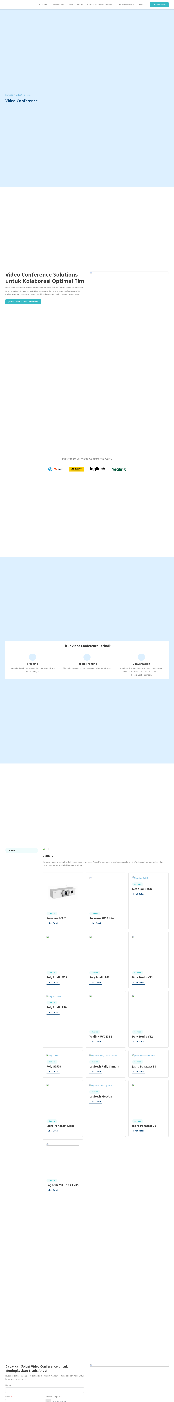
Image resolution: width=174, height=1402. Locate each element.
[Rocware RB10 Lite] (105, 878)
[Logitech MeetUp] (100, 1085)
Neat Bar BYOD (142, 889)
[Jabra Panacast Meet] (63, 1085)
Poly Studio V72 (57, 977)
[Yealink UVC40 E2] (105, 996)
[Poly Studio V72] (63, 937)
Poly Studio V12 (142, 977)
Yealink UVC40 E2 (100, 1036)
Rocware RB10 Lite (101, 918)
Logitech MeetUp (100, 1096)
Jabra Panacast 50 (144, 1066)
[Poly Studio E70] (54, 996)
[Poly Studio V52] (148, 996)
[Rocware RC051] (63, 878)
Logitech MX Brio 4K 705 (62, 1185)
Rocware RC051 (57, 918)
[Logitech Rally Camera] (103, 1055)
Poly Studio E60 (99, 977)
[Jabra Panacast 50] (143, 1055)
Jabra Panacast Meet (60, 1126)
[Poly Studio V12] (148, 937)
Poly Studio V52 (142, 1036)
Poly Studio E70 (57, 1007)
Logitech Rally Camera (104, 1066)
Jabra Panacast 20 (144, 1126)
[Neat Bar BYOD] (140, 878)
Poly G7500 (54, 1066)
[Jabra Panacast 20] (148, 1085)
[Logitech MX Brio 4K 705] (63, 1145)
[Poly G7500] (52, 1055)
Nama (8, 1385)
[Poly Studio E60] (105, 937)
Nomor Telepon (53, 1396)
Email (7, 1396)
